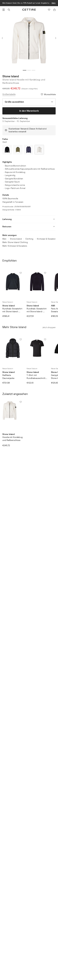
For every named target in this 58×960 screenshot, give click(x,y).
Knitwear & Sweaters (46, 239)
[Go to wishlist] (49, 9)
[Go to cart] (54, 9)
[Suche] (9, 9)
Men (4, 239)
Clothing (29, 239)
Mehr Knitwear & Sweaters (14, 246)
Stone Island (10, 76)
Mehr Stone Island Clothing (15, 242)
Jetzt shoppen (49, 327)
